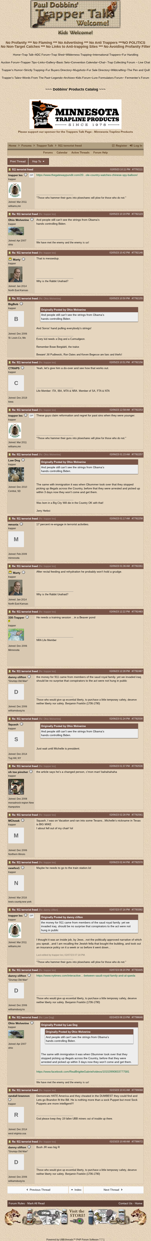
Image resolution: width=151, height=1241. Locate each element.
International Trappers (107, 54)
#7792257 (137, 454)
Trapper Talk (45, 145)
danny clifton (17, 677)
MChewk (14, 820)
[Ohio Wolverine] (16, 234)
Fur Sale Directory (98, 70)
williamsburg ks (16, 710)
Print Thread (18, 161)
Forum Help (100, 152)
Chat (102, 62)
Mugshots (79, 70)
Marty (16, 259)
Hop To (37, 161)
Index (77, 1189)
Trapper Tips (29, 62)
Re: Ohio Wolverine (49, 298)
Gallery (50, 62)
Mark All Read (36, 1203)
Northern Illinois (16, 854)
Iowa (10, 401)
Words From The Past (36, 77)
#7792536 (137, 766)
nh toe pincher (18, 772)
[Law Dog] (16, 480)
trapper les (15, 175)
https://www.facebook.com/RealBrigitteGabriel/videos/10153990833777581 (82, 1071)
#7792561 (137, 814)
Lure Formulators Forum (107, 77)
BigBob (13, 304)
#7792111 (137, 169)
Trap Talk (27, 54)
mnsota (13, 524)
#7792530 (137, 718)
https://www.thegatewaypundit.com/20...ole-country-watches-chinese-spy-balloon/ (87, 175)
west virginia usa (17, 1133)
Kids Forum (83, 77)
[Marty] (15, 281)
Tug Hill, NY (14, 758)
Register (121, 145)
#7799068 (137, 1090)
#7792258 (137, 518)
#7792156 (137, 362)
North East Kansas (18, 290)
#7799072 (137, 1141)
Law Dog (14, 460)
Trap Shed (57, 54)
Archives (69, 77)
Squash (13, 724)
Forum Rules (17, 1203)
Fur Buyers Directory (59, 70)
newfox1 (14, 868)
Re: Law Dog (46, 1017)
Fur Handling (130, 54)
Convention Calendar (84, 62)
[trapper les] (14, 197)
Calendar (62, 152)
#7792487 (137, 671)
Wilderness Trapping (78, 54)
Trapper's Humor (12, 70)
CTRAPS (13, 368)
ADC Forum (42, 54)
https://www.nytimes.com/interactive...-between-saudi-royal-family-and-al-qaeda (85, 975)
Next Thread (112, 1189)
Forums (26, 145)
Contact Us (125, 1203)
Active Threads (80, 152)
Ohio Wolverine (18, 219)
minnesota (13, 558)
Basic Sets (63, 62)
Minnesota (13, 650)
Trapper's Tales (11, 77)
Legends (57, 77)
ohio (10, 244)
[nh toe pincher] (16, 793)
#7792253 (137, 409)
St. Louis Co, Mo (17, 337)
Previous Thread (39, 1189)
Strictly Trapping (34, 70)
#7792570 (137, 862)
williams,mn (14, 206)
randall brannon (19, 1095)
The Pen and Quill (138, 70)
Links (41, 62)
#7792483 (137, 611)
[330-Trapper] (16, 639)
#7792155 (137, 298)
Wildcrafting (118, 70)
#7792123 (137, 214)
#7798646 (137, 1017)
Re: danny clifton (48, 909)
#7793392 (137, 909)
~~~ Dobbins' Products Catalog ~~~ (75, 89)
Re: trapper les (47, 214)
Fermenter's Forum (136, 77)
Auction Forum (10, 62)
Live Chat (144, 62)
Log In (137, 145)
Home (16, 54)
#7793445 (137, 970)
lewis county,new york (19, 901)
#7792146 (137, 252)
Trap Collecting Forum (121, 62)
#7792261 (137, 566)
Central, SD (14, 491)
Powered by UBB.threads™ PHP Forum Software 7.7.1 (75, 1239)
